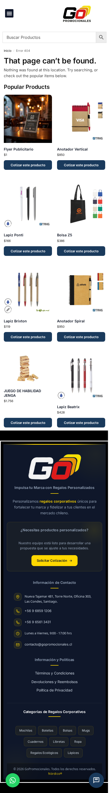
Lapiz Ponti (13, 235)
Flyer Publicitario (18, 149)
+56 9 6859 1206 (38, 611)
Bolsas (67, 730)
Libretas (59, 742)
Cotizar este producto (28, 165)
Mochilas (25, 730)
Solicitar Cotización (54, 560)
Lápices (73, 753)
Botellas (47, 730)
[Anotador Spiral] (81, 291)
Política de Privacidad (54, 690)
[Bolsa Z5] (81, 204)
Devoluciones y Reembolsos (54, 682)
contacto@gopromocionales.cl (48, 644)
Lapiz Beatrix (68, 407)
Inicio (7, 51)
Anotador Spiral (71, 321)
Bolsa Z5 (64, 235)
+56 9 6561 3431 (38, 622)
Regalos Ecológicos (44, 753)
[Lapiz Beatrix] (81, 376)
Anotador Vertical (72, 149)
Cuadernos (35, 742)
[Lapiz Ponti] (28, 204)
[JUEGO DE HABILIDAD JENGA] (28, 368)
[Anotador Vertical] (81, 119)
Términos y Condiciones (54, 673)
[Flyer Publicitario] (28, 119)
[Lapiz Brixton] (28, 291)
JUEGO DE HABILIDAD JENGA (22, 393)
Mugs (86, 730)
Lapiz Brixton (15, 321)
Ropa (78, 742)
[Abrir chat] (96, 780)
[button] (9, 13)
